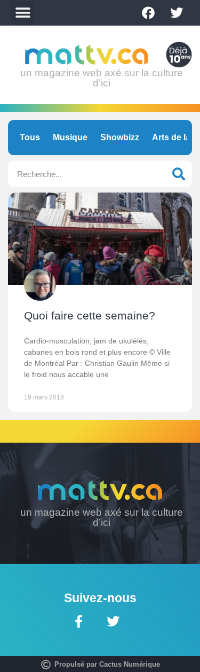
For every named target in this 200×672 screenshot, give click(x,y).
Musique (70, 137)
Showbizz (119, 137)
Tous (30, 137)
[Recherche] (178, 174)
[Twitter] (176, 13)
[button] (23, 13)
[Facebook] (148, 13)
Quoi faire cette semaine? (89, 315)
